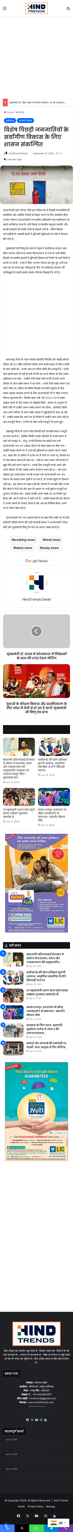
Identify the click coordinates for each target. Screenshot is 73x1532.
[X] (32, 1420)
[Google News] (36, 561)
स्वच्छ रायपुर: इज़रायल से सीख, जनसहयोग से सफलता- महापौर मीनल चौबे (52, 815)
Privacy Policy (35, 1506)
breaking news (24, 540)
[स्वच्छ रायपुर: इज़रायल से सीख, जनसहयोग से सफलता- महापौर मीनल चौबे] (54, 797)
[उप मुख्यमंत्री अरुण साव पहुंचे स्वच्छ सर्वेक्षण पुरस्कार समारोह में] (19, 797)
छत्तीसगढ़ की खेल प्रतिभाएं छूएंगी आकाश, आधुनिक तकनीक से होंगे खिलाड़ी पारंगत (52, 765)
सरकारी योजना (25, 120)
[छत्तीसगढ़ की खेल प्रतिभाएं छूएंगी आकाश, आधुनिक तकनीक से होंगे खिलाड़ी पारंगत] (54, 747)
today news (50, 548)
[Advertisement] (36, 57)
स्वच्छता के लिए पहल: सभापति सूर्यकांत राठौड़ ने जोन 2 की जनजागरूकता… (44, 1029)
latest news (23, 548)
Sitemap (50, 1506)
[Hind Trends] (36, 8)
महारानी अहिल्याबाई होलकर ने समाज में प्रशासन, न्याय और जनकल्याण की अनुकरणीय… (45, 958)
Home (10, 112)
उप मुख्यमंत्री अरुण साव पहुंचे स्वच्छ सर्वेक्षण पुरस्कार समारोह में (19, 813)
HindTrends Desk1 (18, 153)
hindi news (52, 540)
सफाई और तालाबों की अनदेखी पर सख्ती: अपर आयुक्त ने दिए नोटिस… (46, 1045)
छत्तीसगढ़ (20, 112)
